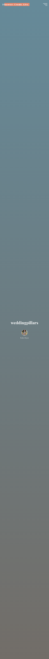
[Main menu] (45, 4)
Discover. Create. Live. (15, 4)
